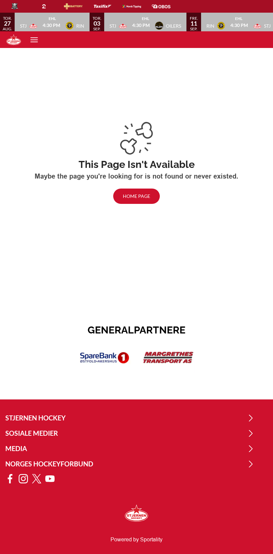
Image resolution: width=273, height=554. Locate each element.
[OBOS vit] (166, 6)
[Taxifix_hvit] (108, 6)
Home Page (136, 196)
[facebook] (12, 478)
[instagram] (25, 478)
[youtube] (52, 478)
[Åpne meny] (34, 40)
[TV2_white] (49, 6)
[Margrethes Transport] (168, 358)
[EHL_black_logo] (20, 6)
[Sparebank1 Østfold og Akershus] (104, 358)
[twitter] (38, 478)
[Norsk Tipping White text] (137, 6)
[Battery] (78, 6)
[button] (52, 22)
